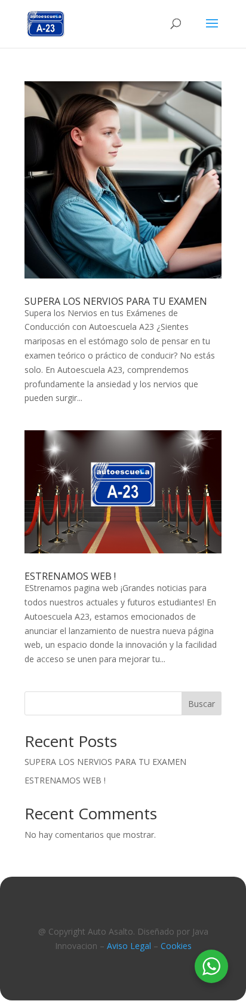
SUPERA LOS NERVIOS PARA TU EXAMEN (115, 301)
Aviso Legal (129, 945)
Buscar (201, 703)
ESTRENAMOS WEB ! (70, 576)
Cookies (176, 945)
